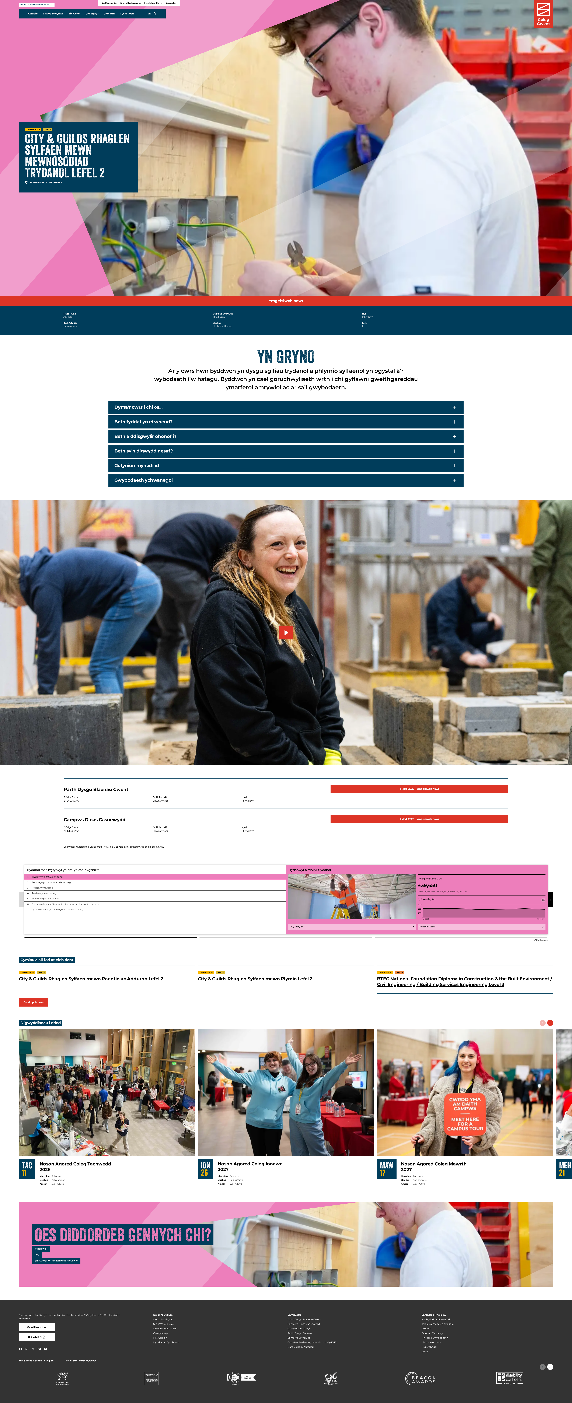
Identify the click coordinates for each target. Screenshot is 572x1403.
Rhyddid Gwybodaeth (435, 1338)
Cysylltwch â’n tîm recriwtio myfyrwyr (56, 1261)
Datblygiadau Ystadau (300, 1347)
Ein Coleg (74, 13)
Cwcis (425, 1352)
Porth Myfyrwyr (87, 1360)
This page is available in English (36, 1360)
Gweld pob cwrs (34, 1002)
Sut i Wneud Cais (109, 3)
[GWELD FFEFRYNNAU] (551, 1399)
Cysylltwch (127, 13)
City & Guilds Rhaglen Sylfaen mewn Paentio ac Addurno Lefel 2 (91, 979)
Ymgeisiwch (41, 1249)
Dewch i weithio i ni (153, 3)
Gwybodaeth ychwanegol (143, 480)
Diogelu (426, 1329)
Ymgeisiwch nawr (286, 301)
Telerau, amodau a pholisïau (438, 1324)
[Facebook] (20, 1348)
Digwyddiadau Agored (130, 3)
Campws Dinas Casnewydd (303, 1324)
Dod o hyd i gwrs (163, 1320)
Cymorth (109, 13)
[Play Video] (286, 632)
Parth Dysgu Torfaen (299, 1333)
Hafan (23, 4)
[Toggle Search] (155, 13)
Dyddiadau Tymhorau (166, 1342)
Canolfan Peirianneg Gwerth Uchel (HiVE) (311, 1342)
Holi (37, 1255)
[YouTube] (45, 1348)
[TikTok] (32, 1348)
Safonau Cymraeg (432, 1333)
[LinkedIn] (39, 1348)
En (149, 13)
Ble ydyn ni (35, 1337)
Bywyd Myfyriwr (53, 13)
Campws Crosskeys (298, 1329)
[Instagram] (26, 1348)
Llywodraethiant (431, 1342)
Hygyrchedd (429, 1347)
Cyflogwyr (92, 13)
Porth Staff (71, 1360)
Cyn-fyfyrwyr (160, 1333)
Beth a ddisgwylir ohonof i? (145, 436)
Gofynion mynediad (136, 465)
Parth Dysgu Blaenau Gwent (304, 1320)
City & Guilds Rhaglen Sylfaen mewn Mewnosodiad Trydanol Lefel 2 (41, 4)
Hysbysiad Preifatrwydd (436, 1320)
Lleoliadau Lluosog (222, 326)
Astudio (33, 13)
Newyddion (170, 3)
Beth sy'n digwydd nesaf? (143, 451)
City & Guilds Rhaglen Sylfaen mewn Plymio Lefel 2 (255, 979)
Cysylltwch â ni (36, 1327)
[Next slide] (550, 1023)
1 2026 (219, 317)
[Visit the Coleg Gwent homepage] (543, 14)
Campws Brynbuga (298, 1338)
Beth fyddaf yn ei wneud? (143, 421)
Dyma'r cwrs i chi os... (138, 407)
